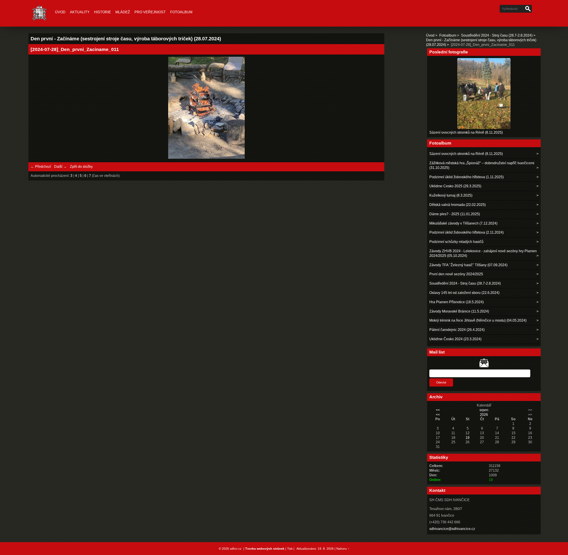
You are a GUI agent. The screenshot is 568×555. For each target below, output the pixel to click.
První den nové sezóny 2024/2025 (456, 274)
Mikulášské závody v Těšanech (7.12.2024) (463, 223)
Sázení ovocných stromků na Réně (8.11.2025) (466, 132)
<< (438, 410)
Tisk (290, 548)
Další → (60, 166)
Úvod (60, 12)
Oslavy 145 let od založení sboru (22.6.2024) (464, 293)
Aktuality (80, 12)
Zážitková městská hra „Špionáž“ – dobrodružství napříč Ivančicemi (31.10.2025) (481, 165)
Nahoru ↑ (342, 548)
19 (467, 438)
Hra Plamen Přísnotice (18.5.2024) (456, 302)
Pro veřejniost (150, 12)
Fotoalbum (181, 12)
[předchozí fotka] (38, 108)
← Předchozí (41, 166)
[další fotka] (375, 108)
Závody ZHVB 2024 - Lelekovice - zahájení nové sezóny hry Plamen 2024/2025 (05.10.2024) (483, 253)
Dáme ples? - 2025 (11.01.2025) (454, 214)
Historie (102, 12)
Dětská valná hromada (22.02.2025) (457, 205)
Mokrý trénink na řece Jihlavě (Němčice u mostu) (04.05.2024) (478, 320)
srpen (483, 410)
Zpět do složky (81, 166)
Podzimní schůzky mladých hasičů (456, 242)
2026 (484, 414)
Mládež (122, 12)
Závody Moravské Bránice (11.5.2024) (459, 311)
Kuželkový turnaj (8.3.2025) (450, 195)
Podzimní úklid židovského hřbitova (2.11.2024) (466, 232)
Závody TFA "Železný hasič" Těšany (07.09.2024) (468, 265)
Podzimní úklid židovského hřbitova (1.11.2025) (466, 177)
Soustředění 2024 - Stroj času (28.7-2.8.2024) (496, 35)
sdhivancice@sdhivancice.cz (452, 529)
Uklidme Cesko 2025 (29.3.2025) (455, 186)
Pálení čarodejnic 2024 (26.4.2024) (457, 330)
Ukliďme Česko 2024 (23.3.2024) (455, 339)
